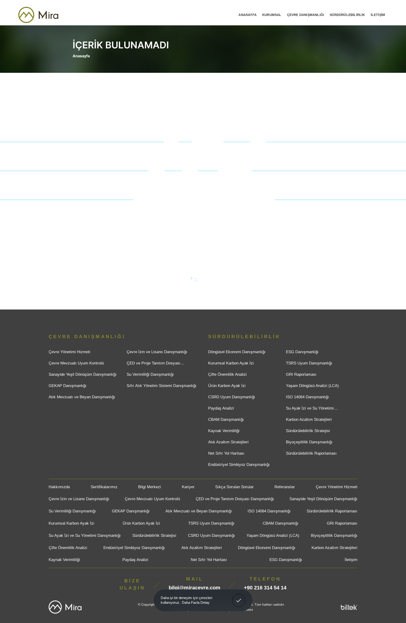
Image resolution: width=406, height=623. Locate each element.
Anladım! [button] (238, 597)
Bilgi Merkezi (149, 487)
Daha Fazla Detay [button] (196, 602)
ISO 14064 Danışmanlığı (307, 397)
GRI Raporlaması (301, 374)
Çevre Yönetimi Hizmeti (69, 352)
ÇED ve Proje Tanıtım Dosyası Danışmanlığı (153, 364)
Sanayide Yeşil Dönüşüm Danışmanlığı (83, 374)
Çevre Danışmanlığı (305, 15)
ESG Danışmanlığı (302, 352)
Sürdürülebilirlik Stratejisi (308, 431)
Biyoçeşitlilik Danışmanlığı (309, 442)
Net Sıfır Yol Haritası (226, 453)
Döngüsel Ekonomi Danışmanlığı (236, 352)
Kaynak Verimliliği (223, 431)
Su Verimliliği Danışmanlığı (150, 374)
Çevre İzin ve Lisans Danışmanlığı (157, 352)
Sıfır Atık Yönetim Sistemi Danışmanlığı (161, 385)
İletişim (378, 15)
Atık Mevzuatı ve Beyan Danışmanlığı (82, 397)
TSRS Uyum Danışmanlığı (309, 363)
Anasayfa (247, 15)
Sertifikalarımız (104, 487)
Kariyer (188, 487)
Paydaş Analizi (221, 408)
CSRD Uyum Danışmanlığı (231, 397)
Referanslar (284, 487)
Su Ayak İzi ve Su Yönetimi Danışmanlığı (310, 409)
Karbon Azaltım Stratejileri (309, 419)
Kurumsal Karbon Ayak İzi (231, 363)
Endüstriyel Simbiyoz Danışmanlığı (239, 464)
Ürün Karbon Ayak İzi (227, 385)
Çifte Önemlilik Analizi (227, 374)
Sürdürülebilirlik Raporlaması (311, 453)
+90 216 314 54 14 (265, 588)
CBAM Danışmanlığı (226, 419)
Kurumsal (271, 15)
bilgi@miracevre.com (194, 588)
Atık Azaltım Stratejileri (228, 442)
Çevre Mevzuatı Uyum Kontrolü (76, 363)
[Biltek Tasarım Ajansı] (349, 607)
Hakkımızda (59, 487)
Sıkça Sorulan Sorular (234, 487)
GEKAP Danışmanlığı (67, 385)
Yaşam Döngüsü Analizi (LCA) (312, 385)
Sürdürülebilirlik (347, 15)
